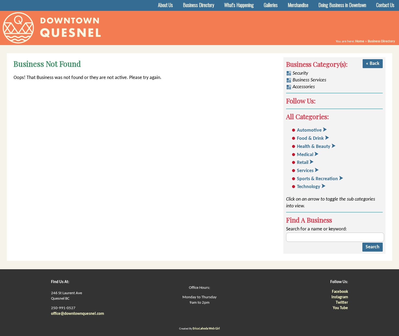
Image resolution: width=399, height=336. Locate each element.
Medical (305, 154)
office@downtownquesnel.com (77, 314)
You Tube (340, 308)
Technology (308, 186)
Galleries (271, 4)
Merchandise (298, 4)
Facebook (340, 292)
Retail (302, 162)
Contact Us (385, 4)
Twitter (342, 303)
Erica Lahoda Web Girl (206, 328)
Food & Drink (310, 138)
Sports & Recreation (317, 179)
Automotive (309, 130)
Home (359, 41)
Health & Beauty (313, 146)
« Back (372, 63)
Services (305, 170)
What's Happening (239, 4)
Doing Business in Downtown (342, 4)
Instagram (339, 297)
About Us (165, 4)
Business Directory (198, 4)
